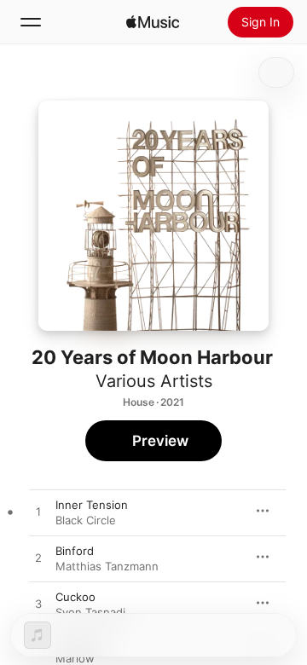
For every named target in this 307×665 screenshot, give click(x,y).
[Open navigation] (30, 22)
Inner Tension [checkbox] (91, 505)
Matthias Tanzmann (107, 566)
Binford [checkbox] (74, 551)
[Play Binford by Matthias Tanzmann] (38, 558)
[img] (152, 22)
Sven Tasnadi (90, 612)
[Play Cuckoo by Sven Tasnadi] (38, 604)
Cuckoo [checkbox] (75, 597)
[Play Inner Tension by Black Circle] (38, 512)
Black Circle (85, 520)
